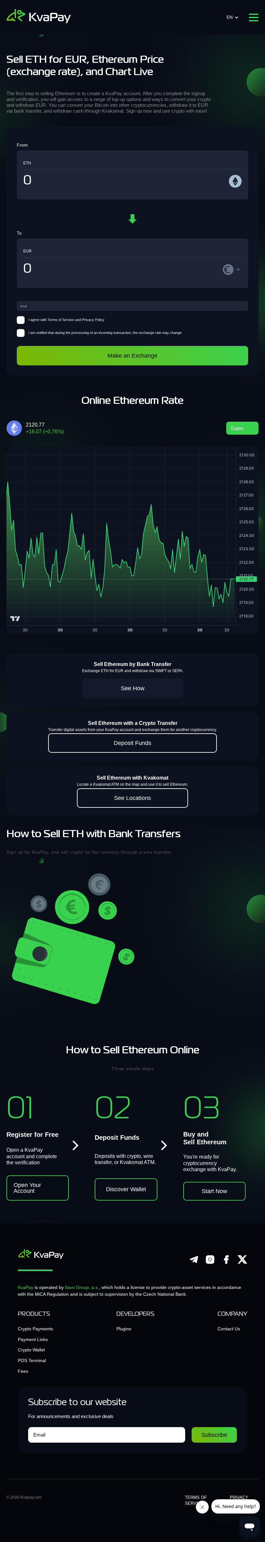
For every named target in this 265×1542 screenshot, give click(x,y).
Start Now (214, 1191)
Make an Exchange (132, 355)
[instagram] (210, 1263)
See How (132, 688)
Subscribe (214, 1435)
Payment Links (33, 1339)
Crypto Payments (35, 1328)
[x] (242, 1263)
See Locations (132, 798)
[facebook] (226, 1263)
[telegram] (194, 1263)
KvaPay (25, 1287)
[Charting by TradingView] (15, 619)
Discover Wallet (126, 1189)
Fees (23, 1371)
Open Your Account (27, 1188)
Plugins (123, 1328)
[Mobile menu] (254, 17)
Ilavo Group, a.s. (82, 1287)
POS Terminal (32, 1360)
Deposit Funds (132, 743)
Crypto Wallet (31, 1349)
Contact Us (228, 1328)
